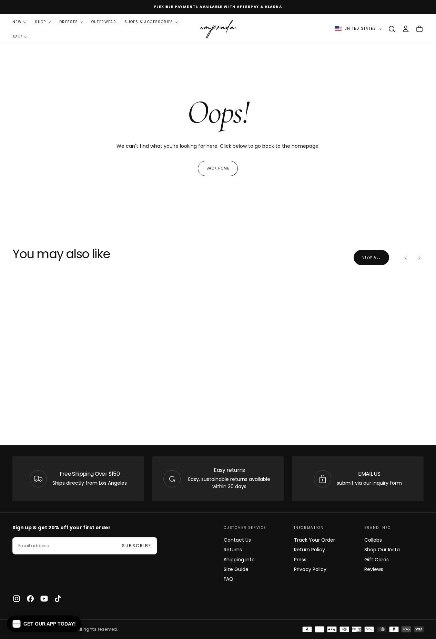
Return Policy (309, 549)
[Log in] (406, 29)
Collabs (373, 539)
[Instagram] (16, 598)
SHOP (40, 22)
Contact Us (237, 539)
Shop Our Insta (382, 549)
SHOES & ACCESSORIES (148, 22)
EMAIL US (369, 474)
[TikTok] (58, 598)
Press (300, 559)
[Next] (419, 257)
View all (371, 257)
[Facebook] (30, 598)
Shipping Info (239, 559)
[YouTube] (44, 598)
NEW (17, 22)
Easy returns (229, 470)
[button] (392, 29)
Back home (217, 168)
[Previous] (406, 257)
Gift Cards (376, 559)
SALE (17, 36)
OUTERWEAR (103, 22)
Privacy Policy (310, 569)
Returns (233, 549)
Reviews (373, 569)
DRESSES (68, 22)
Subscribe (136, 546)
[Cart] (419, 29)
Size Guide (236, 569)
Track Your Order (314, 539)
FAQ (228, 578)
